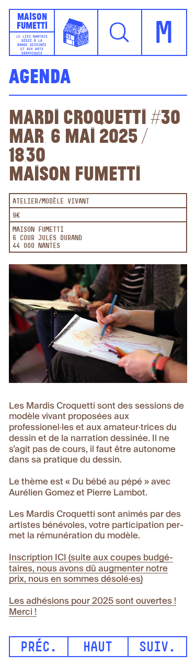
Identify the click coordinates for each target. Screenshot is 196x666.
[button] (120, 32)
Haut (97, 647)
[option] (98, 327)
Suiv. (157, 647)
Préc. (38, 647)
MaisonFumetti (32, 21)
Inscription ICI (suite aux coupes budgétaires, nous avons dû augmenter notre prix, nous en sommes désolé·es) (91, 569)
